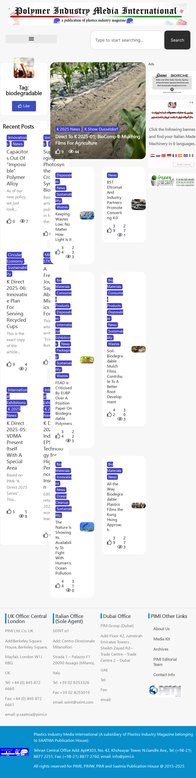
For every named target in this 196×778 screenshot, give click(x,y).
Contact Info (164, 674)
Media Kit (161, 638)
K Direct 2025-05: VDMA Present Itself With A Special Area (17, 445)
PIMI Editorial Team (165, 661)
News (18, 143)
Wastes (62, 206)
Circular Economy (15, 258)
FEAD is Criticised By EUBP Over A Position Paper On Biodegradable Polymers (63, 403)
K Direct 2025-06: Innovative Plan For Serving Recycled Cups (17, 303)
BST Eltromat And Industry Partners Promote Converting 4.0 (114, 199)
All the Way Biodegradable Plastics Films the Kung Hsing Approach (115, 506)
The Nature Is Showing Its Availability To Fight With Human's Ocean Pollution (63, 547)
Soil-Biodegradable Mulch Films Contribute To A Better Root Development (115, 376)
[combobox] (127, 40)
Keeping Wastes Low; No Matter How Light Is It (63, 226)
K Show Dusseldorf (101, 129)
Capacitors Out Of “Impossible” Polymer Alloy (17, 167)
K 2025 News (68, 129)
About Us (161, 628)
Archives (160, 649)
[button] (31, 39)
